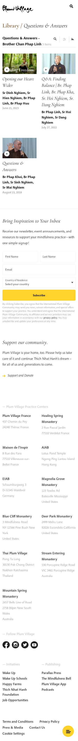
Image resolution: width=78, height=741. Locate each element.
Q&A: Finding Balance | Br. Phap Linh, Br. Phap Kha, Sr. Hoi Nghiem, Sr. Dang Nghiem (58, 91)
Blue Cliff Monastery (17, 516)
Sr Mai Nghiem (13, 187)
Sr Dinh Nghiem (14, 93)
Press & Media (12, 727)
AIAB (45, 447)
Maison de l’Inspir (15, 447)
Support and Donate (20, 375)
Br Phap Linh (51, 112)
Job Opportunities (15, 700)
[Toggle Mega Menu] (68, 731)
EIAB (6, 479)
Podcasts (48, 689)
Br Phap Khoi (12, 177)
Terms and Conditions (17, 721)
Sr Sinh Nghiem (21, 182)
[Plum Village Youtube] (34, 645)
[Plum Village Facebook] (6, 645)
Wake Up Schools (14, 678)
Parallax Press (51, 673)
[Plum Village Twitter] (24, 645)
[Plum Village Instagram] (15, 645)
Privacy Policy (49, 721)
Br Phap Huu (19, 103)
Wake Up (8, 673)
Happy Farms (11, 684)
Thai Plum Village (14, 553)
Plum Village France (16, 416)
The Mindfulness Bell (56, 678)
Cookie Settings (13, 733)
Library (10, 25)
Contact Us (37, 727)
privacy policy (50, 317)
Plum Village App (54, 684)
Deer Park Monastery (57, 516)
